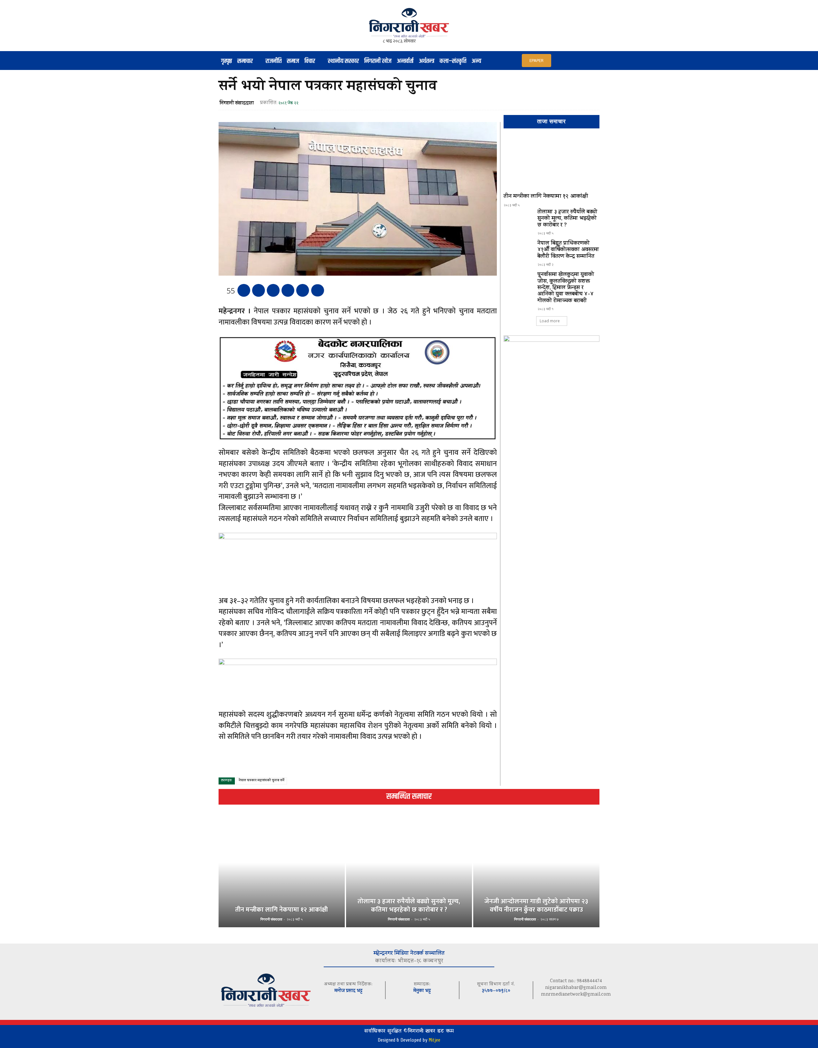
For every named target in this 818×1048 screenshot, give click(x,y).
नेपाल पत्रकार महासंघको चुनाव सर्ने (261, 781)
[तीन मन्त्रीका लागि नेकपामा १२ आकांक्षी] (551, 163)
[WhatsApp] (288, 290)
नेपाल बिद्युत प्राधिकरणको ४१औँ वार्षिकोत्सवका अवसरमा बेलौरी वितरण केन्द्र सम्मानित (568, 250)
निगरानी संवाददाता (237, 103)
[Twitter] (258, 290)
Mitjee (434, 1040)
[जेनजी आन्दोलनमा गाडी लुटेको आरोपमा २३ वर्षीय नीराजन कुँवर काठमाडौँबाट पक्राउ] (536, 873)
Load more (550, 321)
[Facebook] (243, 290)
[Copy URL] (302, 290)
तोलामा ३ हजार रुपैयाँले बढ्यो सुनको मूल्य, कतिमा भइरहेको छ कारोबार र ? (567, 219)
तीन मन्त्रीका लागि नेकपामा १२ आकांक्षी (546, 197)
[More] (317, 290)
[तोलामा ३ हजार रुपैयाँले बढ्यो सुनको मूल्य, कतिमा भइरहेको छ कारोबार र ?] (518, 220)
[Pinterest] (273, 290)
